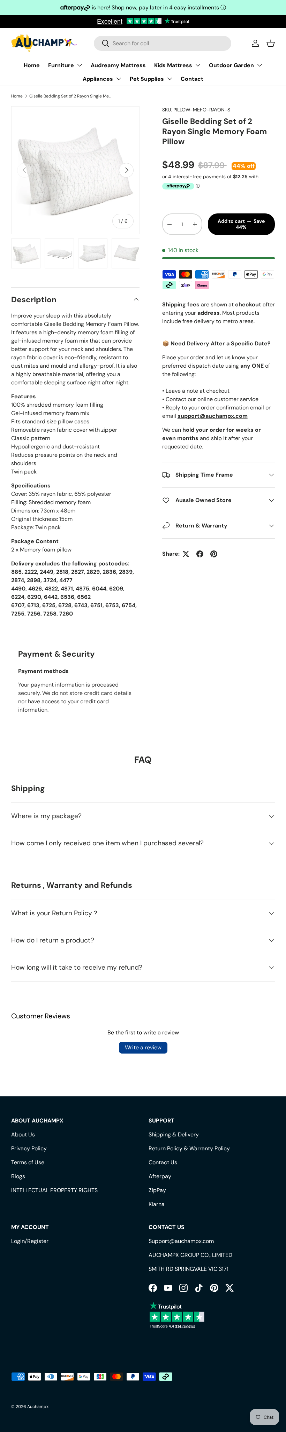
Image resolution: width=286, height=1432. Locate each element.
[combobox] (163, 43)
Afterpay (160, 1176)
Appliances (98, 79)
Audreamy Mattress (118, 65)
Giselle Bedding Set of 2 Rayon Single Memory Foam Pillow (71, 96)
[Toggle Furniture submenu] (79, 65)
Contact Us (163, 1162)
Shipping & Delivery (174, 1134)
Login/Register (29, 1241)
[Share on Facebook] (200, 554)
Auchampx (37, 1406)
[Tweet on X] (186, 554)
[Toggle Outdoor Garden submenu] (259, 65)
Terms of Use (27, 1162)
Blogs (18, 1176)
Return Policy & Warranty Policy (189, 1148)
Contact (192, 79)
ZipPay (157, 1190)
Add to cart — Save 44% (241, 224)
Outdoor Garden (231, 65)
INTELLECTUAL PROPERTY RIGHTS (54, 1190)
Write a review (143, 1047)
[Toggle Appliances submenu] (118, 79)
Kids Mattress (173, 65)
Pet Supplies (147, 79)
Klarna (157, 1204)
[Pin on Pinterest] (214, 554)
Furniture (61, 65)
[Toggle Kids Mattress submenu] (198, 65)
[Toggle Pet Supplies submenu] (169, 79)
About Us (23, 1134)
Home (32, 65)
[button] (270, 43)
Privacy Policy (29, 1148)
